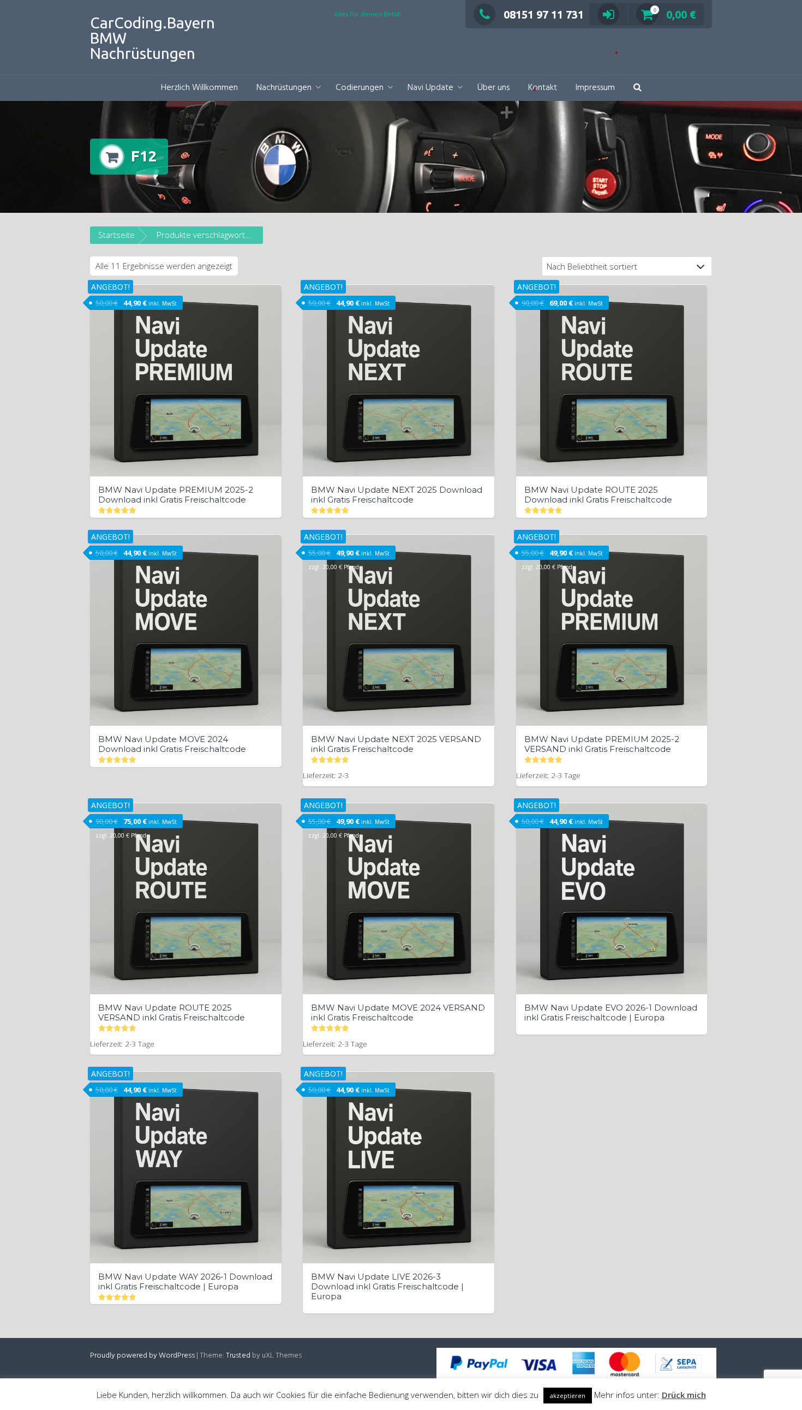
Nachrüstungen (284, 88)
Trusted (238, 1355)
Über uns (493, 88)
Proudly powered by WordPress (142, 1355)
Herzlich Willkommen (199, 88)
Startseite (116, 234)
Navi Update (430, 88)
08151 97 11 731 (544, 14)
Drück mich (684, 1394)
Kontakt (542, 88)
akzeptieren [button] (567, 1395)
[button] (637, 88)
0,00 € (675, 14)
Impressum (595, 88)
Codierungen (360, 88)
